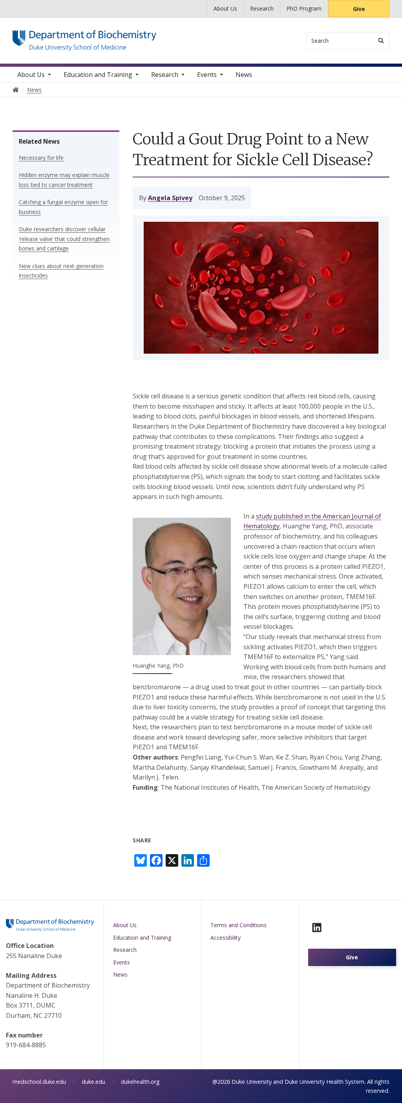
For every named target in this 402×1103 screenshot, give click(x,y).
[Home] (85, 37)
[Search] (381, 40)
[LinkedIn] (316, 927)
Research (262, 8)
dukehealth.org (140, 1081)
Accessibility (225, 937)
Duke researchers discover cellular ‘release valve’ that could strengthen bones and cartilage (64, 238)
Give (359, 9)
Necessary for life (41, 157)
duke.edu (93, 1081)
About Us (225, 8)
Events (207, 74)
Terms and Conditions (238, 925)
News (244, 74)
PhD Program (304, 8)
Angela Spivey (170, 198)
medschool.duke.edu (39, 1081)
